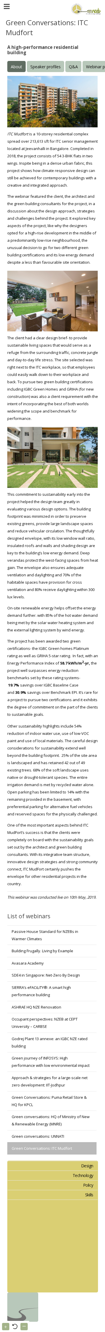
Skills (89, 1195)
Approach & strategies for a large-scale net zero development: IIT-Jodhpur (50, 1081)
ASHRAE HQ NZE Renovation (36, 1007)
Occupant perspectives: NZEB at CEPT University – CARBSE (45, 1022)
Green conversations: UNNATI (38, 1136)
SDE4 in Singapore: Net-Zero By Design (46, 975)
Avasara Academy (28, 963)
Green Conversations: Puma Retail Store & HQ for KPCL (49, 1101)
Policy (88, 1185)
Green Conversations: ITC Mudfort (42, 1148)
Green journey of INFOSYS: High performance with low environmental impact (51, 1061)
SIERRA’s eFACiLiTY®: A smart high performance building (41, 991)
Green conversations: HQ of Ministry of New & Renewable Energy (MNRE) (51, 1120)
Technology (83, 1175)
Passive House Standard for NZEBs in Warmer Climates (45, 935)
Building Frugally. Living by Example (42, 950)
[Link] (85, 9)
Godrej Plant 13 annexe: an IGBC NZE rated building (50, 1042)
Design (87, 1166)
